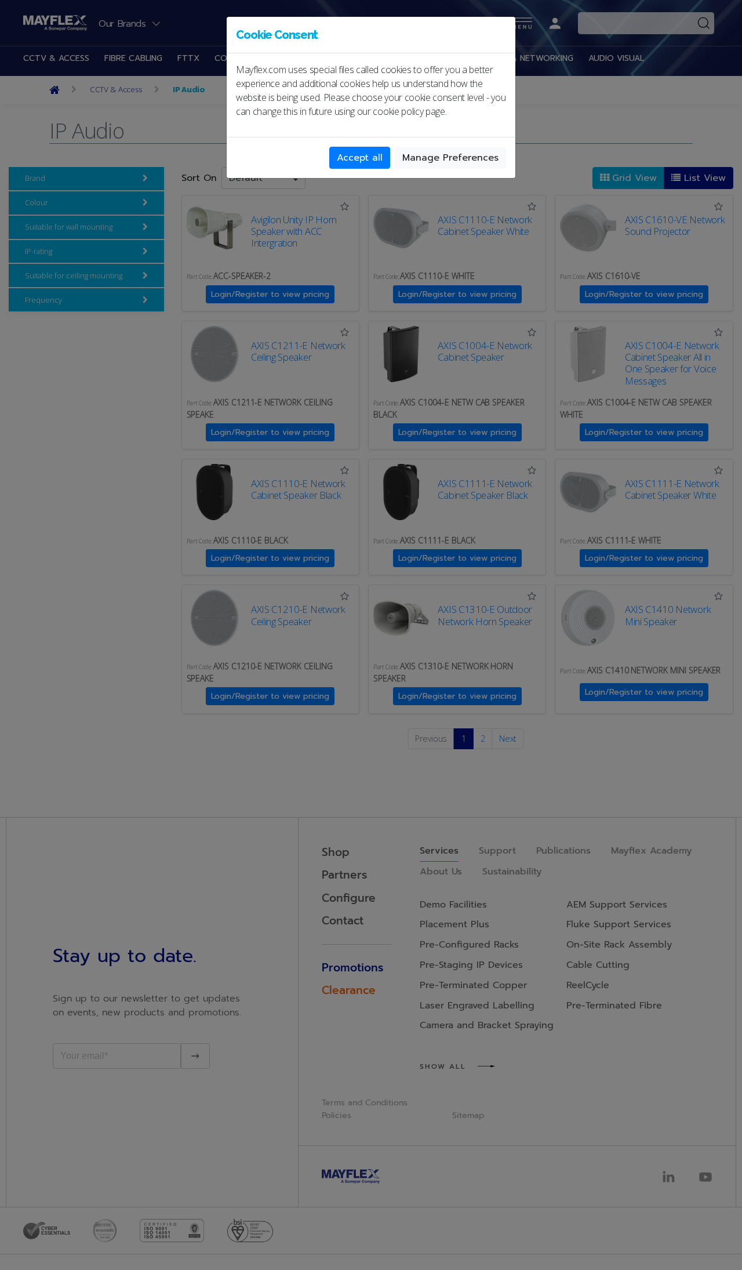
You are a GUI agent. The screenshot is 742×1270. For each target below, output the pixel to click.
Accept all (360, 158)
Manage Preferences (450, 158)
